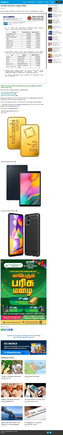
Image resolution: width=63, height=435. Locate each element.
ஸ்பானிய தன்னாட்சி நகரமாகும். (31, 376)
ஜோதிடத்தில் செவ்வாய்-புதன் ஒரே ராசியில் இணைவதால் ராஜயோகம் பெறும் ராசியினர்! (57, 50)
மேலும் (52, 2)
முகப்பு (24, 2)
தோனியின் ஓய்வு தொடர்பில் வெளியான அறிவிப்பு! (57, 27)
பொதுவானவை (31, 2)
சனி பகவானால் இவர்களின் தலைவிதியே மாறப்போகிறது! (56, 38)
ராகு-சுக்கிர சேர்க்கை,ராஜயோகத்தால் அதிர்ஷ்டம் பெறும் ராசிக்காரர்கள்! (57, 15)
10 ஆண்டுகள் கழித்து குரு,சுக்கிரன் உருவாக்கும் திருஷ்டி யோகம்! (57, 55)
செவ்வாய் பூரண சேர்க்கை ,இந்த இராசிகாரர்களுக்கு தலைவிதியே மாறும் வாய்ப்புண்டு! (56, 21)
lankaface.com (15, 106)
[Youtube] (50, 432)
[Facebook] (48, 432)
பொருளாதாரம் (40, 2)
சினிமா (47, 2)
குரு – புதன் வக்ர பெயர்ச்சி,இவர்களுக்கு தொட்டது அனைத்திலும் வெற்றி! (57, 33)
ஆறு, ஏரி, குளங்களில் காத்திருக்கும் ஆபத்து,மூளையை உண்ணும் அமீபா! (57, 44)
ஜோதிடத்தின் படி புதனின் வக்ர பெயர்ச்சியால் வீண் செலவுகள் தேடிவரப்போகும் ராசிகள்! (57, 9)
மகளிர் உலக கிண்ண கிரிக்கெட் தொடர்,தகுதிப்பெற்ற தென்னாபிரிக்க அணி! (57, 61)
